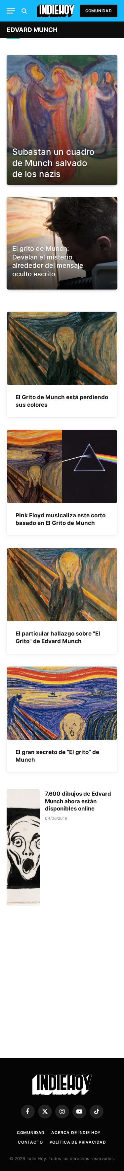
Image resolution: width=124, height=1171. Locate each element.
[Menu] (11, 10)
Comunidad (98, 10)
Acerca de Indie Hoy (76, 1132)
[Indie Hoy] (56, 10)
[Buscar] (23, 10)
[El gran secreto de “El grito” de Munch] (62, 703)
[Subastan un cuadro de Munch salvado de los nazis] (62, 120)
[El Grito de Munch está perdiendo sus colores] (62, 348)
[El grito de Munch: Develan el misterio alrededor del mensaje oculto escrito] (62, 283)
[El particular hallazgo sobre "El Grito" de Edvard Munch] (62, 584)
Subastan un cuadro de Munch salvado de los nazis (53, 163)
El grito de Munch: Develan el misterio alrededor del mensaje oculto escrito (47, 261)
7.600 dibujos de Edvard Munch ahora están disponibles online (78, 801)
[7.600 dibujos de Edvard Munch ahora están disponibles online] (23, 847)
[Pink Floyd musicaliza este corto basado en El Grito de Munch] (62, 466)
